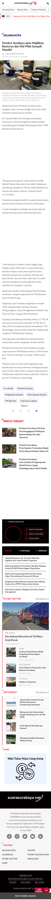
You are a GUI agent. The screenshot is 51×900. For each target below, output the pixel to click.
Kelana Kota (22, 9)
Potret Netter (9, 859)
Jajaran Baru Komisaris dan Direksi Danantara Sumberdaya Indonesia (32, 702)
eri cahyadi (8, 388)
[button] (3, 3)
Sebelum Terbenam (27, 682)
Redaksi (12, 882)
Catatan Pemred (38, 9)
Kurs (4, 863)
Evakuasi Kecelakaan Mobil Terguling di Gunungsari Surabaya (31, 654)
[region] (22, 26)
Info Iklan (39, 882)
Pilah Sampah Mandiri (37, 394)
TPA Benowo (10, 401)
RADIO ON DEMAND (36, 534)
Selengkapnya (42, 598)
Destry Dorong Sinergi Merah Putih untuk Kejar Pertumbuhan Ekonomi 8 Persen (23, 575)
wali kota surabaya (29, 401)
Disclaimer (25, 882)
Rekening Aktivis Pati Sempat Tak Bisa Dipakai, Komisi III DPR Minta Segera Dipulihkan (25, 567)
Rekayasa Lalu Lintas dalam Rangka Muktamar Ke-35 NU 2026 (32, 714)
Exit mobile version (25, 895)
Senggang (33, 859)
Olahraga (7, 854)
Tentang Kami (8, 9)
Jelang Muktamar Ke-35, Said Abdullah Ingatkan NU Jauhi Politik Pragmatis (22, 559)
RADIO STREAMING (36, 529)
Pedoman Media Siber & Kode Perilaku (25, 879)
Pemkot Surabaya (25, 388)
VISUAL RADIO (34, 538)
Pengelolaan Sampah (14, 394)
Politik (31, 850)
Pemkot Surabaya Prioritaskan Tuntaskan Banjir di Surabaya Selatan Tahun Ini (34, 448)
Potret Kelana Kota (38, 854)
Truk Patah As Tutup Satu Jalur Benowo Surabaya (32, 668)
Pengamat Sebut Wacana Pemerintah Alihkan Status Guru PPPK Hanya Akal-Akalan (25, 582)
